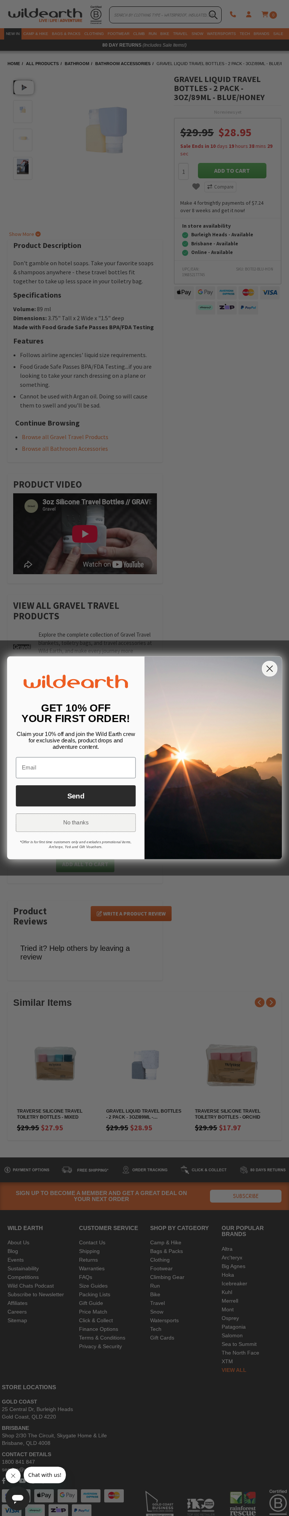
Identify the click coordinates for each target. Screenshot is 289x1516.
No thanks (75, 823)
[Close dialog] (270, 669)
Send (75, 796)
